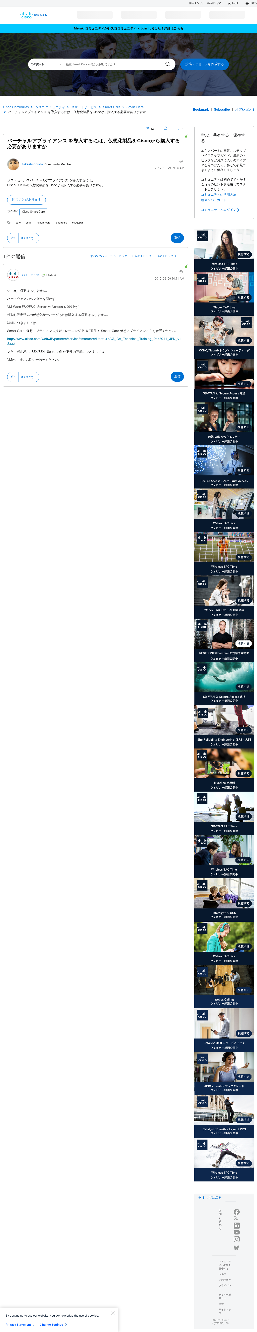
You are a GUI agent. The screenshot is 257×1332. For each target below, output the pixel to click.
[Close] (113, 1313)
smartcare (61, 223)
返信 (177, 237)
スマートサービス (84, 107)
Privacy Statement (18, 1324)
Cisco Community (16, 107)
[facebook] (237, 1212)
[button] (12, 238)
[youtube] (237, 1232)
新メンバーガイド (214, 200)
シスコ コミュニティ (50, 107)
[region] (59, 1320)
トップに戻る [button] (211, 1197)
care (18, 223)
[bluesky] (236, 1247)
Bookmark (201, 109)
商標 (221, 1304)
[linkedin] (237, 1226)
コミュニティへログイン (219, 210)
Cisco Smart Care (33, 212)
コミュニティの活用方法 (218, 194)
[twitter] (237, 1219)
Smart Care (111, 107)
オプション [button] (243, 109)
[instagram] (237, 1239)
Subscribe (222, 109)
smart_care (44, 223)
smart (29, 223)
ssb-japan (78, 223)
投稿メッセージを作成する (204, 64)
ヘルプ (222, 1274)
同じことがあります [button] (26, 199)
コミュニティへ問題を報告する (225, 1265)
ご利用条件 (225, 1280)
